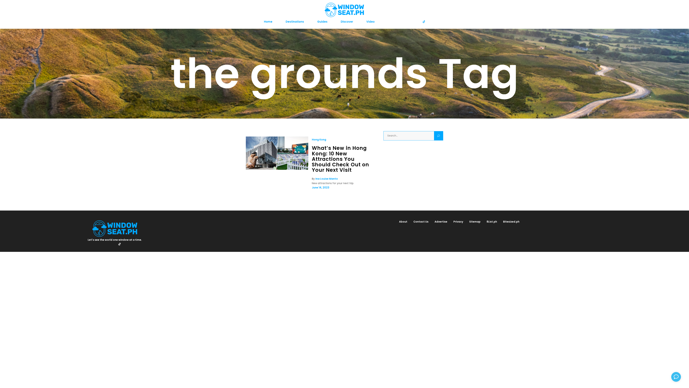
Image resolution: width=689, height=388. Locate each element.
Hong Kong (319, 139)
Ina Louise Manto (326, 179)
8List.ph (492, 221)
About (403, 221)
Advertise (441, 221)
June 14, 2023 (320, 187)
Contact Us (420, 221)
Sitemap (475, 221)
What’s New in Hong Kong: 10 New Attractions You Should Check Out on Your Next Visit (340, 159)
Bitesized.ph (511, 221)
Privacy (458, 221)
